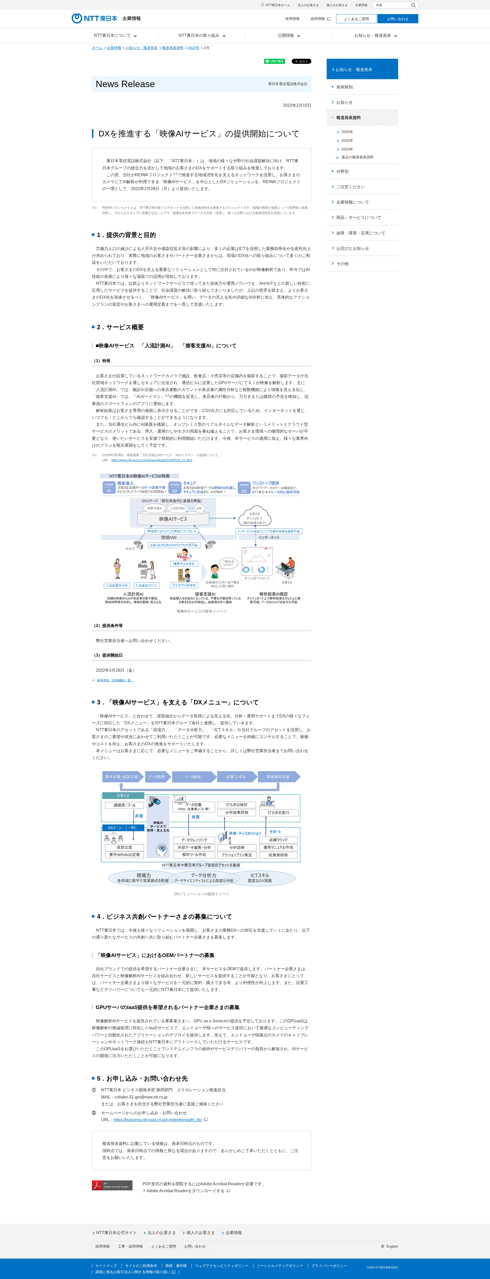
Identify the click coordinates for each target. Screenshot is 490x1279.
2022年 (194, 48)
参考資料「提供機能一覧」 (115, 680)
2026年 (347, 132)
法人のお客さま (308, 5)
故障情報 (318, 19)
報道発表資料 (172, 48)
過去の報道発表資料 (357, 157)
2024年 (347, 149)
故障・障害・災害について (360, 233)
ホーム (97, 48)
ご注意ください (350, 187)
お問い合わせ (398, 19)
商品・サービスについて (358, 217)
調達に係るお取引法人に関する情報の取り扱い (132, 1272)
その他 (342, 264)
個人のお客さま (337, 5)
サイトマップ (106, 1266)
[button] (115, 35)
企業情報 (361, 5)
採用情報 (292, 19)
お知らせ (344, 102)
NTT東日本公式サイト (116, 1232)
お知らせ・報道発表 (142, 48)
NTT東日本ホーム (278, 5)
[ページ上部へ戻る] (480, 1264)
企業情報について (352, 202)
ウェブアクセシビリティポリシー (222, 1266)
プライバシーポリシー (329, 1266)
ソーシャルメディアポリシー (280, 1266)
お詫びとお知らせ (352, 248)
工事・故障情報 (130, 1246)
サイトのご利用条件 (141, 1266)
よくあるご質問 (356, 19)
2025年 (347, 140)
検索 (379, 5)
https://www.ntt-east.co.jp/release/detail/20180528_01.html (152, 460)
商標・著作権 (176, 1266)
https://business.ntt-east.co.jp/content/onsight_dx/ (158, 1120)
